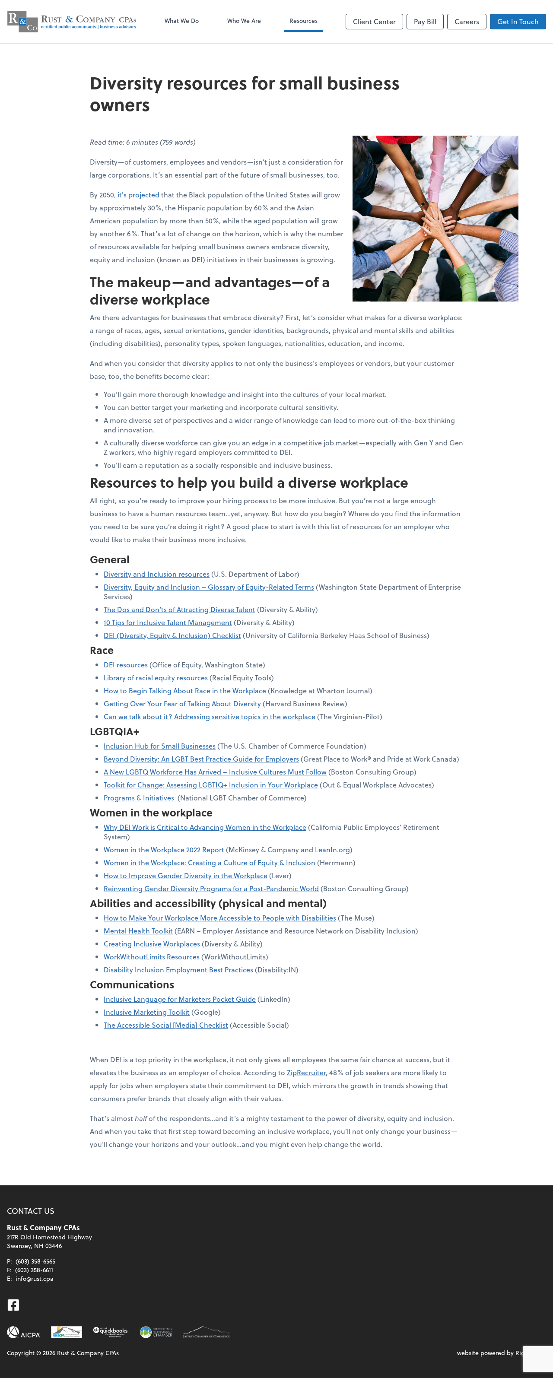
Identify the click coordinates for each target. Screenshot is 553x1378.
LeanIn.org (332, 849)
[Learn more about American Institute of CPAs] (24, 1332)
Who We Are (244, 20)
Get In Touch (518, 21)
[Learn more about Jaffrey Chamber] (206, 1332)
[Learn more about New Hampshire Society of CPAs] (66, 1332)
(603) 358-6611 (34, 1269)
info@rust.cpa (35, 1278)
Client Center (374, 21)
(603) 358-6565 (35, 1261)
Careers (466, 21)
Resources (303, 20)
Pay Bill (425, 21)
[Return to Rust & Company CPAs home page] (72, 21)
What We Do (182, 20)
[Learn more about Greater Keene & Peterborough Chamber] (156, 1332)
